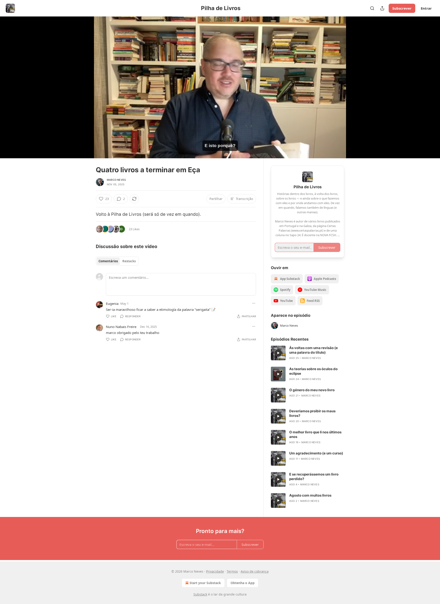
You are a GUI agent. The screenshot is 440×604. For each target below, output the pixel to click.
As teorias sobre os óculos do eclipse (313, 371)
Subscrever (402, 8)
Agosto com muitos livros (310, 495)
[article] (307, 353)
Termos (232, 571)
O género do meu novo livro (312, 390)
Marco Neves (116, 179)
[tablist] (117, 261)
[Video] (84, 82)
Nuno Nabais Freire (121, 326)
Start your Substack (205, 583)
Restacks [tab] (129, 261)
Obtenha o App (243, 583)
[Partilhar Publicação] (382, 8)
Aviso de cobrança (255, 571)
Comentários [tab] (108, 261)
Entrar (426, 8)
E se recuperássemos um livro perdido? (313, 476)
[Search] (372, 8)
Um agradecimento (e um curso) (316, 453)
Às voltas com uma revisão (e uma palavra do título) (313, 350)
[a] (278, 353)
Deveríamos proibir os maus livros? (312, 413)
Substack (200, 594)
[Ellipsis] (253, 303)
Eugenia (112, 303)
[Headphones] (84, 92)
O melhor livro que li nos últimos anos (315, 434)
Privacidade (215, 571)
